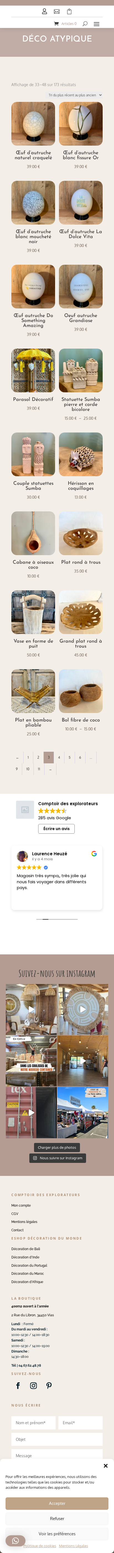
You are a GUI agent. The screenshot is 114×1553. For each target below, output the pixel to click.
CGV (14, 1214)
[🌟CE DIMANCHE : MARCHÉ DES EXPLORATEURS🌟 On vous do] (82, 1112)
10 (27, 769)
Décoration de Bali (25, 1249)
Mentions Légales (73, 1546)
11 (39, 769)
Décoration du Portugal (29, 1266)
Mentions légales (24, 1222)
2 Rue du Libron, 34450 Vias (32, 1315)
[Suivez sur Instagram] (33, 1385)
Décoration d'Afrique (27, 1282)
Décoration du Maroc (27, 1274)
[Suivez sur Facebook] (18, 1385)
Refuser (57, 1518)
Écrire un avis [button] (56, 828)
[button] (105, 1466)
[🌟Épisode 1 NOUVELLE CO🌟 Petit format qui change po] (31, 1009)
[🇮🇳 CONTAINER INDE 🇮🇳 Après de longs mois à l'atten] (31, 1061)
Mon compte (21, 1205)
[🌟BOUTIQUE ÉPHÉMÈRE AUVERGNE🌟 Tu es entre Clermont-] (82, 1061)
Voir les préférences (57, 1533)
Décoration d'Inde (25, 1257)
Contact (17, 1230)
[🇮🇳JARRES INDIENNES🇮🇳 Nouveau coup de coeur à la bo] (31, 1112)
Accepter (57, 1503)
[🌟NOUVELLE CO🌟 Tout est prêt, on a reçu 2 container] (82, 1009)
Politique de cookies (40, 1546)
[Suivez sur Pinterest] (49, 1385)
